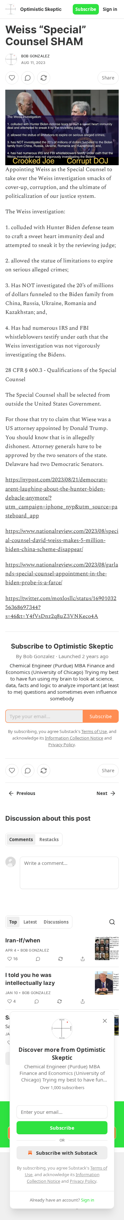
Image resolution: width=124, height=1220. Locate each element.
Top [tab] (13, 922)
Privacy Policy (83, 1181)
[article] (62, 949)
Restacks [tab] (49, 839)
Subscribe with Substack (66, 1152)
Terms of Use (94, 731)
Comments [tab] (21, 839)
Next (102, 793)
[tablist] (33, 839)
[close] (105, 1021)
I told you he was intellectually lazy (30, 979)
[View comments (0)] (27, 77)
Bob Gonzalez (35, 56)
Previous (26, 793)
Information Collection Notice (74, 738)
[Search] (112, 922)
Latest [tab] (30, 922)
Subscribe (85, 9)
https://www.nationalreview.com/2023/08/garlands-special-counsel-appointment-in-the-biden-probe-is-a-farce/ (61, 574)
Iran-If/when (22, 940)
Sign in (110, 9)
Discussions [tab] (56, 922)
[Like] (12, 77)
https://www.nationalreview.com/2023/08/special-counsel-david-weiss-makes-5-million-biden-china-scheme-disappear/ (61, 540)
